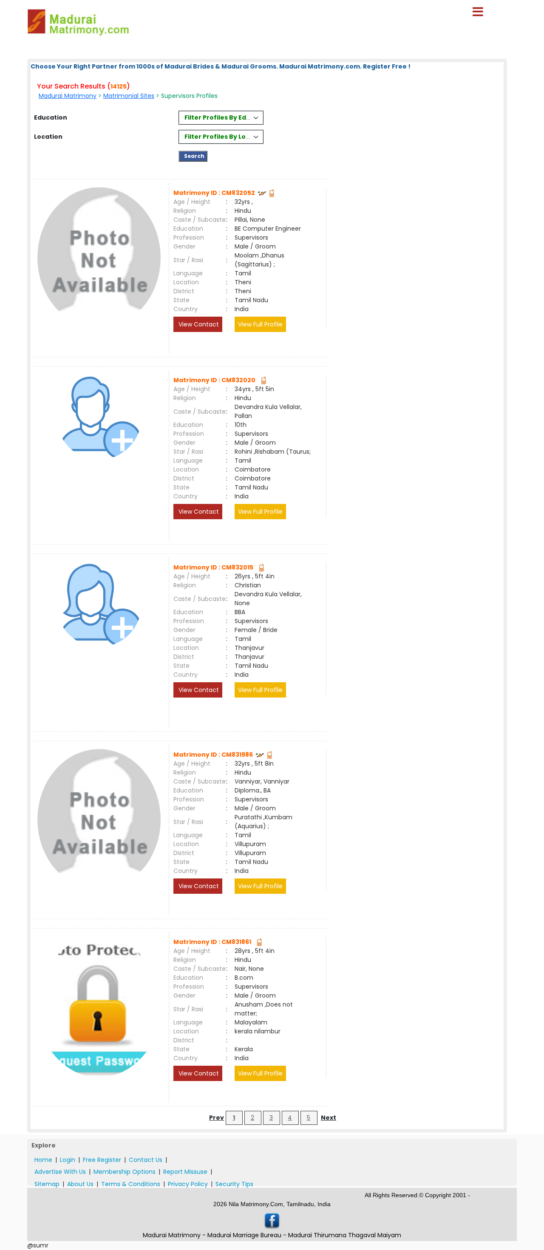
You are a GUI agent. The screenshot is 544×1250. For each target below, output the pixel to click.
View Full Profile (260, 324)
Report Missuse (185, 1171)
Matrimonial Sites (128, 96)
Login (67, 1160)
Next (328, 1117)
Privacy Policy (188, 1184)
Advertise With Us (60, 1171)
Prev (216, 1117)
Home (43, 1160)
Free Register (102, 1160)
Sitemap (47, 1184)
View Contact (198, 324)
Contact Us (145, 1160)
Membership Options (125, 1171)
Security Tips (234, 1184)
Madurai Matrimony (67, 96)
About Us (80, 1184)
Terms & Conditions (130, 1184)
